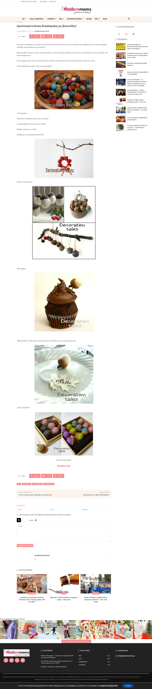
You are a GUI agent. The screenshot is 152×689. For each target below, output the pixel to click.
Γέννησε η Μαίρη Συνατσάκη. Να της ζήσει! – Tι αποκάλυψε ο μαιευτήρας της (137, 127)
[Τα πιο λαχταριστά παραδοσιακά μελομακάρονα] (121, 118)
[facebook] (35, 559)
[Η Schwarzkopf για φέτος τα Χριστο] (123, 629)
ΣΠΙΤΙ (96, 19)
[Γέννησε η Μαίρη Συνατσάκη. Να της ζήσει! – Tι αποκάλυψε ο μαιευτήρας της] (121, 127)
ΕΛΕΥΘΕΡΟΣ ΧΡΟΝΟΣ (74, 19)
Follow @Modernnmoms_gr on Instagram (77, 641)
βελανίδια (26, 484)
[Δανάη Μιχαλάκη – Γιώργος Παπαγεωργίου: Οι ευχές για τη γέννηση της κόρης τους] (121, 92)
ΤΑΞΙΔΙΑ (89, 19)
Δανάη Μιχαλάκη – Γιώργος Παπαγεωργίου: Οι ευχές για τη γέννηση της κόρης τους (136, 92)
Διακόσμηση (37, 484)
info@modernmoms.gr (126, 656)
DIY (23, 19)
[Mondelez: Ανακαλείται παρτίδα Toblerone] (121, 64)
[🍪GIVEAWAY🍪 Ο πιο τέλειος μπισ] (104, 629)
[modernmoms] (76, 10)
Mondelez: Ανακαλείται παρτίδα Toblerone (53, 666)
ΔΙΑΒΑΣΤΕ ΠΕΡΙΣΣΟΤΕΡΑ (109, 686)
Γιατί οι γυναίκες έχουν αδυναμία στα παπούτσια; (35, 495)
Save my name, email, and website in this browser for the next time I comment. (45, 515)
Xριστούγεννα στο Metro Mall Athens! (96, 495)
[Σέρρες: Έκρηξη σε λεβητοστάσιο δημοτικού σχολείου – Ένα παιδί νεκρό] (96, 583)
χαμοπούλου (48, 484)
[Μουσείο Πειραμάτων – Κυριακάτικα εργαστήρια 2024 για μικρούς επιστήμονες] (121, 46)
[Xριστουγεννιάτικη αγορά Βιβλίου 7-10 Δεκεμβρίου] (121, 73)
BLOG (105, 19)
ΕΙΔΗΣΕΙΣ (32, 593)
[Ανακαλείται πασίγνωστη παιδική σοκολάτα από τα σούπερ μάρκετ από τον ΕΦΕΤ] (32, 583)
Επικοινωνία (52, 1)
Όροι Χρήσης (43, 1)
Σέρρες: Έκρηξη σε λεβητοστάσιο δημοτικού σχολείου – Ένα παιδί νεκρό (95, 600)
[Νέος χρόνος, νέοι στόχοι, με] (66, 629)
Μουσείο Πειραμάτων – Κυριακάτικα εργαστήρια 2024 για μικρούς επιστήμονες (137, 46)
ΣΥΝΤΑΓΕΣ (50, 19)
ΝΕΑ (60, 19)
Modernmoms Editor (41, 31)
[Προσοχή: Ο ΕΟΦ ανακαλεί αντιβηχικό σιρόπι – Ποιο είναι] (64, 583)
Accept (128, 686)
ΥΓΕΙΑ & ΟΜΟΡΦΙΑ (36, 19)
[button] (128, 19)
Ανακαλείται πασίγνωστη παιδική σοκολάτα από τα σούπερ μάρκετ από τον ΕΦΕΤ (32, 600)
